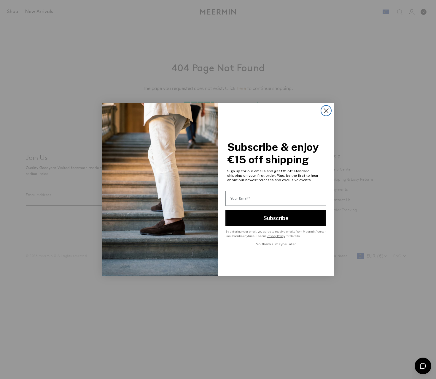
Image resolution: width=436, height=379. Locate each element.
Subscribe (276, 218)
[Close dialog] (326, 110)
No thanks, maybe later (276, 244)
